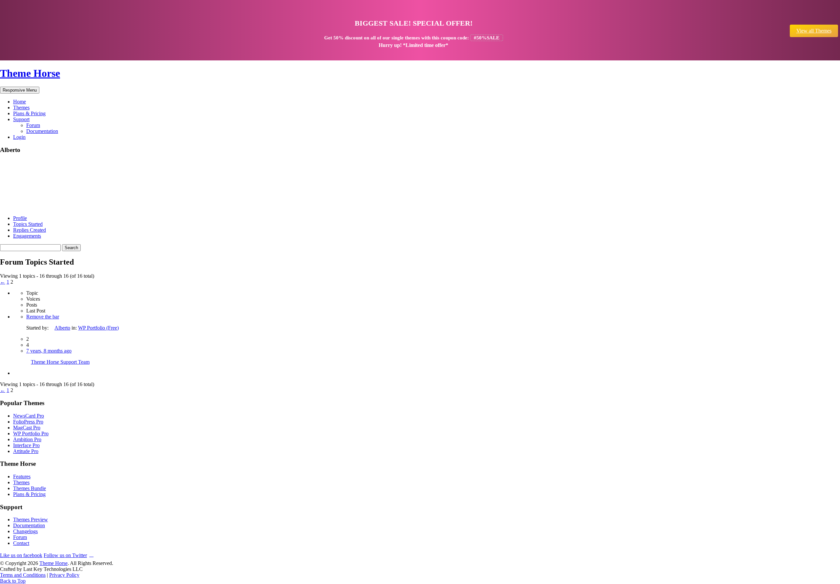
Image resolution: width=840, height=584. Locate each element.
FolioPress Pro (28, 421)
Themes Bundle (29, 488)
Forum (33, 125)
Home (19, 101)
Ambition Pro (27, 439)
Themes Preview (30, 519)
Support (21, 119)
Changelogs (25, 531)
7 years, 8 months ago (49, 351)
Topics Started (28, 224)
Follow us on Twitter (65, 555)
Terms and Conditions (23, 575)
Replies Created (29, 230)
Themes (21, 107)
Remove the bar (42, 316)
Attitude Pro (25, 451)
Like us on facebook (21, 555)
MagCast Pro (26, 427)
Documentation (42, 131)
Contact (21, 543)
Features (22, 476)
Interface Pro (26, 445)
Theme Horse (30, 73)
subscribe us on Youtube (91, 554)
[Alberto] (24, 207)
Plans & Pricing (29, 113)
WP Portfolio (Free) (98, 328)
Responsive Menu (20, 90)
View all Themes (813, 30)
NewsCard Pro (28, 416)
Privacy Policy (64, 575)
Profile (20, 218)
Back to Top (13, 581)
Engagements (27, 236)
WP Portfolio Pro (31, 433)
